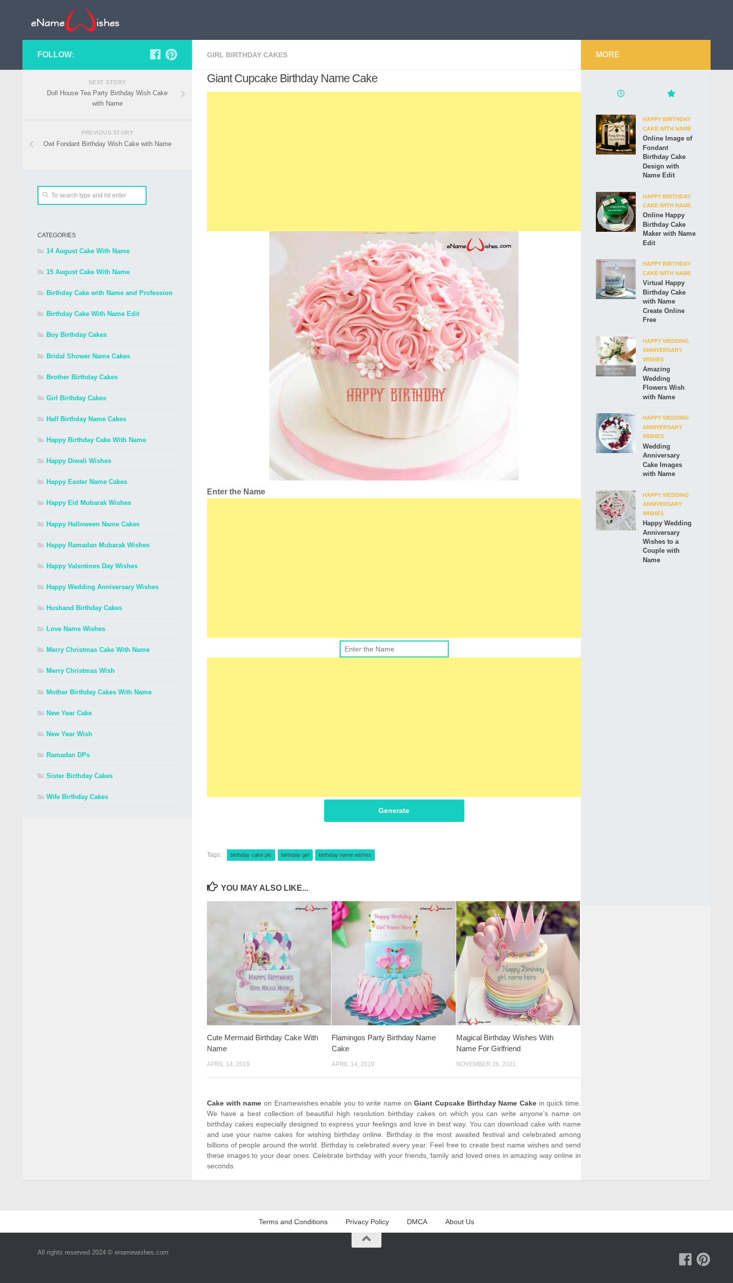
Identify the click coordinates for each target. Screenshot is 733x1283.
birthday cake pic (251, 855)
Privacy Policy (367, 1222)
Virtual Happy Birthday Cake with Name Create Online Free (664, 301)
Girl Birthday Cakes (247, 55)
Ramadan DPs (68, 755)
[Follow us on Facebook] (155, 54)
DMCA (417, 1222)
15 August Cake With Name (88, 272)
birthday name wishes (345, 855)
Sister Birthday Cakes (79, 776)
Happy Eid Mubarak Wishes (88, 502)
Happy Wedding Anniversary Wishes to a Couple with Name (667, 541)
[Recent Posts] (621, 95)
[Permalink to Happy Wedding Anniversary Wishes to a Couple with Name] (616, 510)
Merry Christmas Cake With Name (98, 649)
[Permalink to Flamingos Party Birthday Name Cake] (394, 963)
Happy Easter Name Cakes (86, 481)
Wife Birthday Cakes (77, 797)
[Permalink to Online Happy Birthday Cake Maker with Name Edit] (616, 212)
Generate (393, 810)
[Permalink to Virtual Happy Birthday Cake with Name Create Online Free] (616, 279)
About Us (459, 1222)
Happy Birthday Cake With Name (96, 440)
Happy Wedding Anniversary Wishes (102, 587)
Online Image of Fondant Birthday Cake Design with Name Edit (667, 157)
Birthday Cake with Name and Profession (109, 293)
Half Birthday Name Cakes (86, 419)
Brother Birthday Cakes (82, 377)
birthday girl (295, 855)
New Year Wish (69, 734)
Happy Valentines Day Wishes (92, 566)
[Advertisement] (394, 161)
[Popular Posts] (671, 95)
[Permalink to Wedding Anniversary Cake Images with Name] (616, 433)
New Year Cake (69, 713)
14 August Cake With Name (88, 251)
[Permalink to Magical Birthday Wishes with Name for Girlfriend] (518, 963)
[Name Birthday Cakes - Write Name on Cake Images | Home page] (75, 20)
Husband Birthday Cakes (84, 608)
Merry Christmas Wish (80, 670)
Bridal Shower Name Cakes (88, 356)
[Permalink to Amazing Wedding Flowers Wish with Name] (616, 356)
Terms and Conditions (293, 1222)
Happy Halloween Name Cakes (93, 524)
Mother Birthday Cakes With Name (99, 692)
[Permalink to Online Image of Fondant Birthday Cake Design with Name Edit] (616, 135)
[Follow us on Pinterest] (171, 54)
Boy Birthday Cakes (76, 334)
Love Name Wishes (75, 629)
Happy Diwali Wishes (78, 461)
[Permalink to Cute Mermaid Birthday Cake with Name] (269, 963)
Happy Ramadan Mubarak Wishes (98, 545)
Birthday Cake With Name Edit (92, 314)
